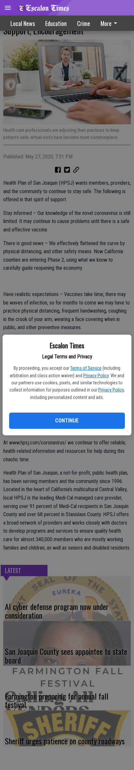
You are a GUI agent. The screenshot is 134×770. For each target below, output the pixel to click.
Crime (83, 23)
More (106, 23)
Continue (66, 420)
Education (56, 23)
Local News (22, 23)
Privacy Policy (96, 375)
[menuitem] (110, 23)
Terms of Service (85, 368)
